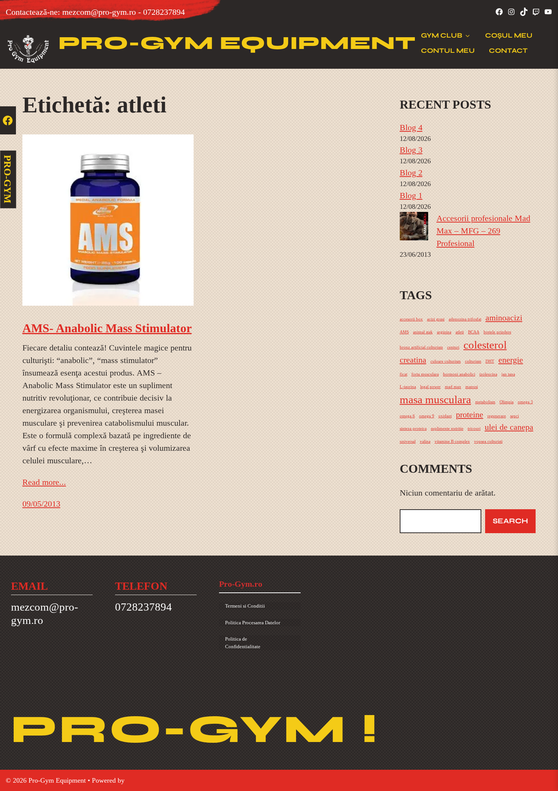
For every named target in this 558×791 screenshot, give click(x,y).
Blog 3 (411, 150)
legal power (430, 387)
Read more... (44, 482)
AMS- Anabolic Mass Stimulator (107, 328)
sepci (514, 416)
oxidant (445, 416)
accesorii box (411, 319)
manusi (471, 387)
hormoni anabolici (459, 374)
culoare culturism (445, 361)
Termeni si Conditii (245, 606)
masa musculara (435, 399)
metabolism (485, 402)
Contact (508, 51)
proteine (469, 414)
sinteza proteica (413, 428)
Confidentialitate (242, 646)
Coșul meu (509, 35)
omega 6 (407, 416)
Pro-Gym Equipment (237, 43)
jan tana (508, 374)
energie (510, 360)
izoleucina (488, 374)
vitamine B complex (452, 441)
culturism (473, 361)
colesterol (485, 345)
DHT (489, 361)
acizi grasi (436, 319)
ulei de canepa (509, 427)
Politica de (236, 639)
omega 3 (525, 402)
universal (408, 441)
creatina (413, 360)
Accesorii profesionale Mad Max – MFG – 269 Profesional (483, 230)
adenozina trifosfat (465, 319)
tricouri (474, 428)
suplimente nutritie (447, 428)
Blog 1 (411, 195)
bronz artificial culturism (421, 347)
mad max (453, 387)
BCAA (473, 332)
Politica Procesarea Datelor (252, 622)
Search (510, 520)
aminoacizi (503, 317)
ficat (403, 374)
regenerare (496, 416)
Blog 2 (411, 172)
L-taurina (408, 387)
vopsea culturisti (488, 441)
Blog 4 (411, 127)
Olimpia (507, 402)
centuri (453, 347)
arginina (444, 332)
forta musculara (425, 374)
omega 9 (426, 416)
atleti (460, 332)
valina (425, 441)
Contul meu (448, 51)
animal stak (423, 332)
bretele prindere (497, 332)
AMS (404, 332)
